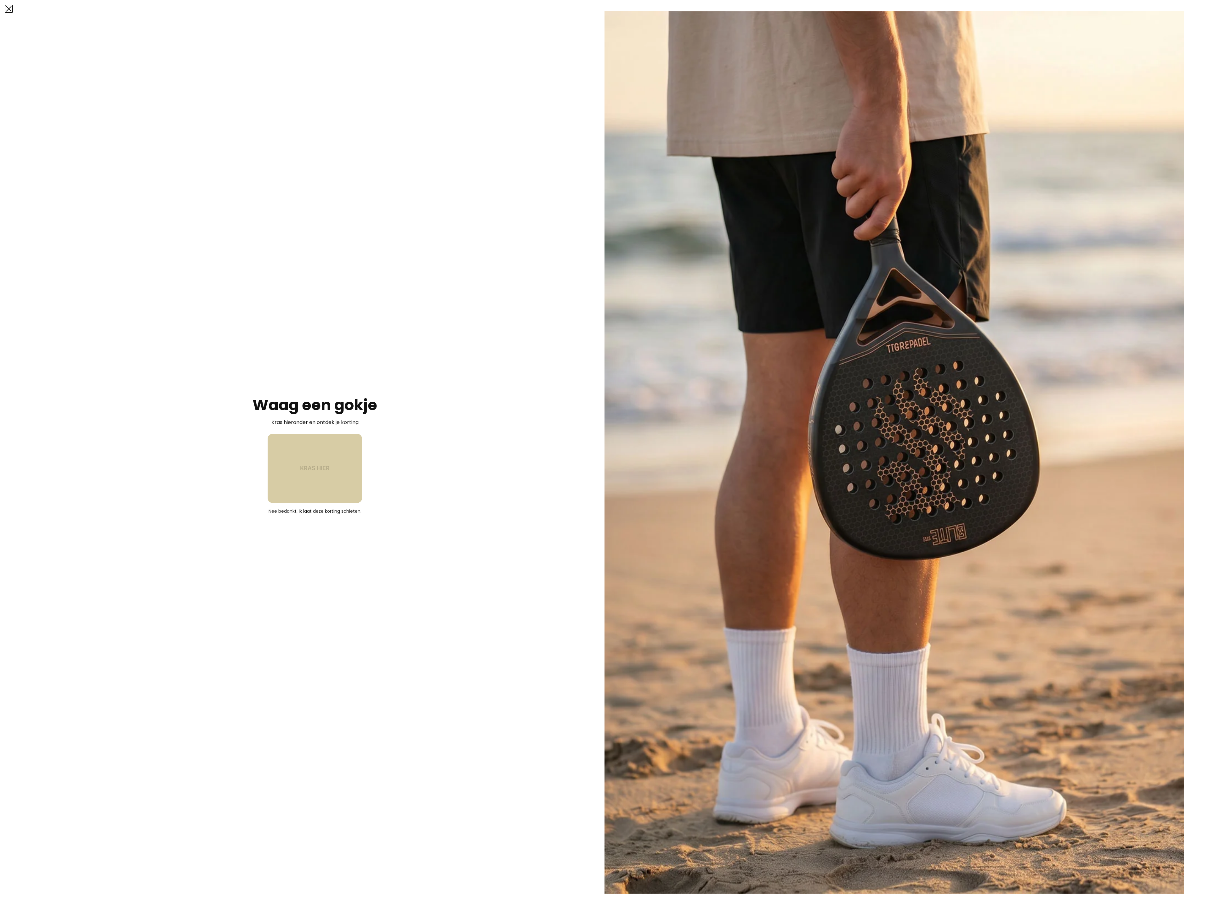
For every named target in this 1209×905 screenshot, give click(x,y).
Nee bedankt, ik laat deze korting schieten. (315, 511)
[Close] (9, 9)
